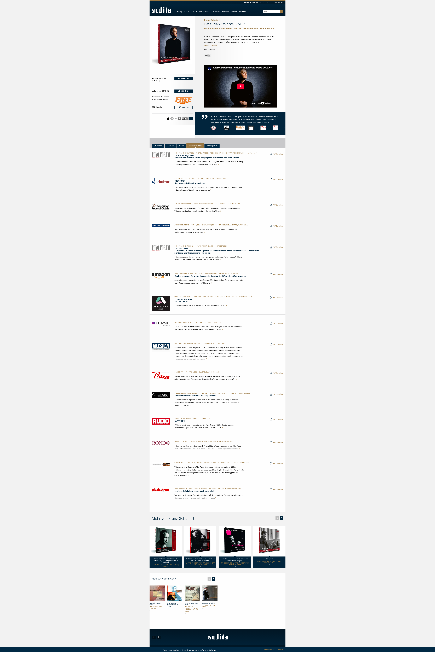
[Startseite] (161, 10)
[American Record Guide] (161, 206)
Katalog (179, 12)
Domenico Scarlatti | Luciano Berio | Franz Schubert (269, 562)
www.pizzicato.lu (181, 488)
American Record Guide (183, 204)
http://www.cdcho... (243, 462)
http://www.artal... (245, 297)
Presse (234, 12)
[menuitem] (178, 11)
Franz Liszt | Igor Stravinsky (156, 607)
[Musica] (161, 347)
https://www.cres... (242, 393)
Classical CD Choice (182, 462)
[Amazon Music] (176, 118)
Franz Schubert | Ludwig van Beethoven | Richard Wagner (234, 563)
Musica (177, 343)
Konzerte (225, 12)
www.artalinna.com (182, 297)
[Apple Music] (168, 118)
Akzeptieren (268, 649)
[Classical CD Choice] (161, 464)
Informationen (278, 649)
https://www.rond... (227, 441)
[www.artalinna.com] (161, 303)
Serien (186, 12)
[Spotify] (172, 118)
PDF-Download (278, 154)
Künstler (216, 12)
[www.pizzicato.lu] (161, 490)
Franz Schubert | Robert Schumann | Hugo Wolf (166, 565)
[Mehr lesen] (219, 165)
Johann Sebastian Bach (208, 606)
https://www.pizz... (234, 488)
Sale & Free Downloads (201, 12)
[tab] (158, 146)
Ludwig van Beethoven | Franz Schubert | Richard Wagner (191, 609)
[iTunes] (179, 118)
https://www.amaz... (233, 273)
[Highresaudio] (183, 118)
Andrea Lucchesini (210, 46)
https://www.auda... (240, 225)
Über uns (242, 12)
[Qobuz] (187, 118)
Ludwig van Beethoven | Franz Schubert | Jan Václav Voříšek (200, 563)
